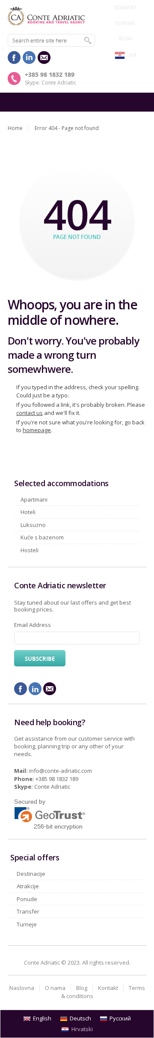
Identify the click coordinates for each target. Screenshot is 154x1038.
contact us (29, 413)
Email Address (32, 625)
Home (15, 128)
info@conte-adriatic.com (60, 771)
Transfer (28, 911)
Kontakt (125, 7)
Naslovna (21, 988)
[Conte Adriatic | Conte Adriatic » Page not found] (77, 15)
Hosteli (29, 550)
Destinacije (31, 874)
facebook (14, 57)
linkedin (29, 57)
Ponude (27, 899)
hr (132, 55)
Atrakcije (28, 886)
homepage (37, 430)
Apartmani (34, 499)
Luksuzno (33, 525)
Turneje (27, 924)
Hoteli (28, 512)
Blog (125, 38)
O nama (125, 23)
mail (44, 57)
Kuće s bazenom (42, 537)
